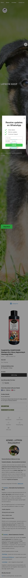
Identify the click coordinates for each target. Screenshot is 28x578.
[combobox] (7, 141)
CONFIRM (14, 145)
